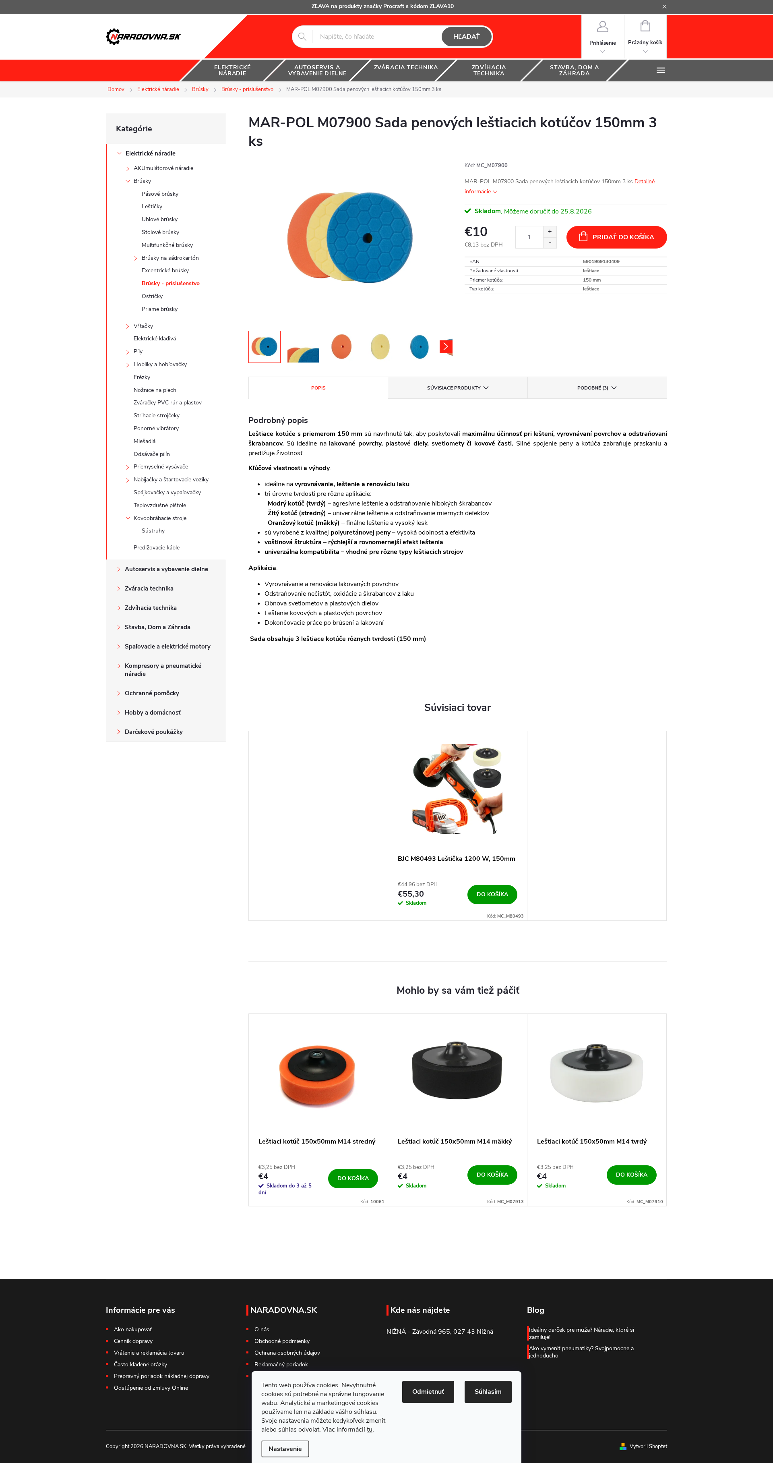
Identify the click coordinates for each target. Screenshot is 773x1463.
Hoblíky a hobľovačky (160, 364)
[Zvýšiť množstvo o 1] (549, 231)
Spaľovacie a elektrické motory (168, 646)
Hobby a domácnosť (153, 713)
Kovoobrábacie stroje (160, 518)
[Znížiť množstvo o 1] (549, 242)
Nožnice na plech (155, 390)
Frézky (142, 377)
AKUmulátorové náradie (163, 168)
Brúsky (142, 181)
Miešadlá (144, 441)
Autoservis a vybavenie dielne (166, 569)
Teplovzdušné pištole (160, 505)
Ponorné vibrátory (156, 428)
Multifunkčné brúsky (167, 245)
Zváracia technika (149, 588)
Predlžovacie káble (157, 547)
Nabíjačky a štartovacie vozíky (171, 479)
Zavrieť (521, 305)
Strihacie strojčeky (157, 415)
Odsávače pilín (152, 454)
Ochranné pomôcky (152, 693)
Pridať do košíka (623, 237)
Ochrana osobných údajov (287, 1353)
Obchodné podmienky (282, 1341)
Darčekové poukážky (154, 732)
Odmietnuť (428, 1391)
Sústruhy (153, 531)
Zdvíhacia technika (151, 608)
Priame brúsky (160, 309)
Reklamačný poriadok (281, 1364)
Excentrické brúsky (165, 270)
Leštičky (152, 206)
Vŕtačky (143, 326)
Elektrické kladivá (155, 338)
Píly (138, 351)
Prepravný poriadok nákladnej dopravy (161, 1376)
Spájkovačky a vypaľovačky (167, 492)
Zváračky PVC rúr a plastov (168, 402)
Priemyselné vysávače (161, 466)
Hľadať (466, 36)
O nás (261, 1329)
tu (369, 1429)
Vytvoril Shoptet (648, 1446)
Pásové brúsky (160, 194)
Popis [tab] (318, 388)
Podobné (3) (592, 388)
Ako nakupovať (133, 1329)
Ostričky (152, 296)
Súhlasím (488, 1391)
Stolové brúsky (160, 232)
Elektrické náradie (151, 153)
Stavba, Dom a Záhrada (157, 627)
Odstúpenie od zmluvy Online (151, 1388)
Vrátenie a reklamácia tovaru (149, 1353)
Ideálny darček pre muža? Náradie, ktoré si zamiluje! (581, 1333)
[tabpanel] (457, 825)
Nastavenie (285, 1448)
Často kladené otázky (140, 1364)
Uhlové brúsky (160, 219)
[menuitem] (232, 70)
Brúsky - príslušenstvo (171, 283)
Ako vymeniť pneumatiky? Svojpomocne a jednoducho (581, 1352)
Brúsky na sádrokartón (170, 258)
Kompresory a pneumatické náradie (163, 670)
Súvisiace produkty (453, 388)
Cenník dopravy (133, 1341)
